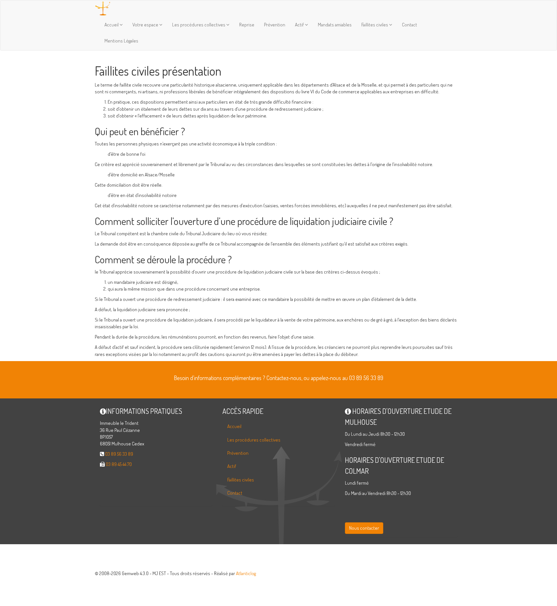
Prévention (274, 25)
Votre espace (145, 25)
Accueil (112, 25)
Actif (300, 25)
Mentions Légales (121, 41)
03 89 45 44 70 (119, 464)
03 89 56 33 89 (119, 454)
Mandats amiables (335, 25)
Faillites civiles (375, 25)
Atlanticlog (246, 573)
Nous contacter (364, 528)
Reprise (246, 25)
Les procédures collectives (199, 25)
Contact (409, 25)
